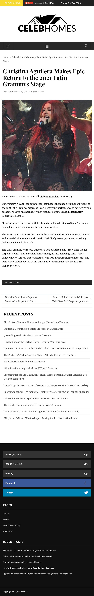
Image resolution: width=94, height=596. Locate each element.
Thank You (7, 531)
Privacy (9, 473)
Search (6, 519)
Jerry (42, 92)
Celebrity (17, 282)
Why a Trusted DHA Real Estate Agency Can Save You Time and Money (41, 411)
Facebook (10, 483)
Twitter (9, 492)
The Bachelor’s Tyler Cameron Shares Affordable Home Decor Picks (40, 355)
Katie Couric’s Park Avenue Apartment (24, 361)
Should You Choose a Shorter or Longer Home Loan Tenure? (36, 322)
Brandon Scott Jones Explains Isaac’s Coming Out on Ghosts (21, 299)
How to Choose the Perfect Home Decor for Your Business (34, 342)
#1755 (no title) (13, 454)
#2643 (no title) (13, 464)
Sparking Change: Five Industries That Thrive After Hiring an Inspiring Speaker (46, 391)
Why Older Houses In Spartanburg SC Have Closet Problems (36, 398)
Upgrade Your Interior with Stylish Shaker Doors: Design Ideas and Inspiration (46, 348)
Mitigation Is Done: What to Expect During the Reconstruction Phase (41, 418)
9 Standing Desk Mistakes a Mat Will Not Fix (27, 335)
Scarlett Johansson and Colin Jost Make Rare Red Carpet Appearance (70, 299)
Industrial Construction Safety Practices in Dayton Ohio (33, 328)
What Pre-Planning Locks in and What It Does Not (31, 368)
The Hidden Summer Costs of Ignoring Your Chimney (32, 405)
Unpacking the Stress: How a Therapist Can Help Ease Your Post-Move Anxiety (46, 385)
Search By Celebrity (11, 525)
